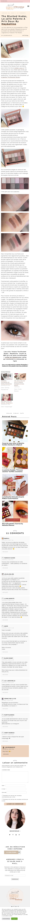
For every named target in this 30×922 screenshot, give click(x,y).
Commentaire (6, 770)
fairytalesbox (9, 715)
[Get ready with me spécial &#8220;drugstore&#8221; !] (7, 397)
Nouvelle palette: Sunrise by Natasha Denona (12, 524)
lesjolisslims (9, 574)
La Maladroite (9, 598)
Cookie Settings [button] (6, 918)
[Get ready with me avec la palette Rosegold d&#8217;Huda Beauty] (20, 376)
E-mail (4, 789)
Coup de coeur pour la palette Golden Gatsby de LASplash (13, 444)
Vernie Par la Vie (10, 698)
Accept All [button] (14, 918)
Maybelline (16, 413)
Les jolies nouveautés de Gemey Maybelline (6, 382)
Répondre (5, 551)
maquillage (9, 413)
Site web (4, 792)
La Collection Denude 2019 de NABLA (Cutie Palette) (13, 497)
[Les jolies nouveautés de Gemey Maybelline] (7, 376)
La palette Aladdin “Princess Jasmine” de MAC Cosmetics (12, 470)
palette (22, 413)
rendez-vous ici (19, 68)
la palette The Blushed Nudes (10, 77)
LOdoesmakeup (7, 35)
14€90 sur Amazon (11, 357)
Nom (3, 785)
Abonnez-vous (15, 879)
